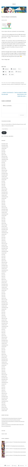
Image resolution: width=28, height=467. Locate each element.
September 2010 (5, 401)
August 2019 (4, 234)
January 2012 (4, 376)
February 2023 (4, 170)
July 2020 (3, 217)
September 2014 (5, 326)
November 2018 (5, 248)
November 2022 (5, 174)
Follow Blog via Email (6, 121)
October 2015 (4, 306)
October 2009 (4, 410)
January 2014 (4, 338)
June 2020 (3, 218)
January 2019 (4, 245)
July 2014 (3, 329)
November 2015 (5, 304)
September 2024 (5, 146)
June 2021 (3, 201)
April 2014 (3, 334)
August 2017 (4, 271)
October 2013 (4, 343)
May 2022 (3, 184)
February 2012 (4, 374)
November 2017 (5, 266)
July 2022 (3, 181)
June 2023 (3, 164)
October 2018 (4, 249)
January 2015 (4, 320)
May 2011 (3, 388)
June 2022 (3, 182)
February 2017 (4, 281)
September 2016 (5, 288)
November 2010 (5, 398)
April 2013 (3, 352)
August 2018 (4, 252)
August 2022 (4, 179)
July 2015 (3, 310)
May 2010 (3, 402)
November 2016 (5, 285)
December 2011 (5, 377)
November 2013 (5, 341)
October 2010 (4, 399)
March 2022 (4, 187)
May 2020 (3, 220)
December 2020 (5, 209)
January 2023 (4, 171)
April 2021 (3, 204)
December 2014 (5, 321)
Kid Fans (22, 82)
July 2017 (3, 273)
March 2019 (4, 242)
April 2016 (3, 296)
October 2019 (4, 231)
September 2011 (5, 382)
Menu (14, 4)
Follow (4, 132)
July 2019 (3, 235)
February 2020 (4, 224)
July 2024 (3, 149)
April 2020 (3, 221)
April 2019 (3, 240)
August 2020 (4, 215)
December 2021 (5, 192)
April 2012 (3, 371)
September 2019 (5, 232)
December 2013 (5, 340)
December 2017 (5, 265)
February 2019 (4, 243)
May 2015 (3, 313)
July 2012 (3, 366)
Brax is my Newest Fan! (6, 426)
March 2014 (4, 335)
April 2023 (3, 167)
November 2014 (5, 323)
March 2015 (4, 316)
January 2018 (4, 263)
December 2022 (5, 173)
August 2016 (4, 290)
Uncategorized (17, 84)
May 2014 (3, 332)
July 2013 (3, 348)
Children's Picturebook (15, 82)
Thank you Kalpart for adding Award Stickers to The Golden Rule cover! (20, 94)
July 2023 (3, 162)
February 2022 (4, 188)
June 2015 (3, 312)
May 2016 (3, 295)
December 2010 (5, 396)
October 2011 (4, 380)
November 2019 (5, 229)
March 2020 (4, 223)
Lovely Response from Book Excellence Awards (11, 419)
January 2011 (4, 394)
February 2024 (4, 156)
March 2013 (4, 354)
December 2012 (5, 359)
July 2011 (3, 385)
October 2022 (4, 176)
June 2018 (3, 256)
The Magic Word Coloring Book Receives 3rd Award (12, 418)
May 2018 (3, 257)
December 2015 (5, 302)
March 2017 (4, 279)
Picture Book (4, 84)
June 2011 (3, 387)
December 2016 (5, 284)
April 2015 (3, 315)
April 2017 (3, 277)
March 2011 (4, 391)
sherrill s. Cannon (10, 84)
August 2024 (4, 148)
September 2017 (5, 270)
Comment (22, 115)
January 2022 (4, 190)
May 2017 (3, 276)
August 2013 (4, 346)
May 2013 (3, 351)
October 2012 (4, 362)
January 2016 (4, 301)
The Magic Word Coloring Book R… (18, 446)
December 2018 (5, 246)
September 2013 (5, 345)
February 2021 (4, 207)
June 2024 (3, 151)
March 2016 (4, 298)
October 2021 (4, 195)
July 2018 (3, 254)
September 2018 (5, 251)
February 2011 (4, 393)
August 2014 (4, 327)
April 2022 (3, 185)
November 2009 (5, 408)
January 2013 (4, 357)
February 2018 (4, 262)
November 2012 (5, 360)
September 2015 (5, 307)
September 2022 (5, 178)
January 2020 (4, 226)
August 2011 (4, 384)
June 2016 (3, 293)
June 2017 (3, 274)
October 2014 (4, 324)
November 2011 (5, 379)
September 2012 (5, 363)
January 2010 (4, 407)
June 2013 (3, 349)
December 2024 (5, 143)
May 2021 (3, 203)
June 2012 (3, 368)
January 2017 (4, 282)
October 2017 (4, 268)
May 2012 (3, 369)
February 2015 (4, 318)
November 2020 (5, 210)
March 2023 (4, 168)
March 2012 (4, 373)
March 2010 (4, 405)
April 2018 (3, 259)
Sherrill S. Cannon (8, 442)
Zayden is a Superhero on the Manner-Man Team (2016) (13, 424)
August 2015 (4, 309)
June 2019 (3, 237)
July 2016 (3, 291)
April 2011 (3, 390)
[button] (6, 25)
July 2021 (3, 199)
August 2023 (4, 160)
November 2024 (5, 145)
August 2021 (4, 198)
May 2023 (3, 165)
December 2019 (5, 227)
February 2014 (4, 337)
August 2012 (4, 365)
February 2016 (4, 299)
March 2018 (4, 260)
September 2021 (5, 196)
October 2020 (4, 212)
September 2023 (5, 159)
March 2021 (4, 206)
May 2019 (3, 238)
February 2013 (4, 355)
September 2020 (5, 213)
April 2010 (3, 404)
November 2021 (5, 193)
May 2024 (3, 153)
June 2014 (3, 330)
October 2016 (4, 287)
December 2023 (5, 157)
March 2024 (4, 154)
